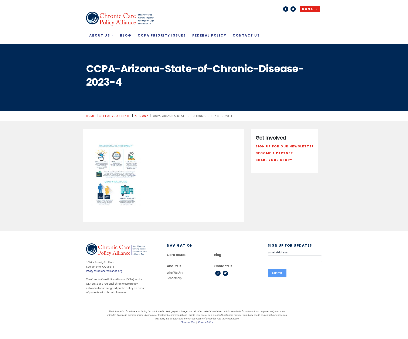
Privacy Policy (205, 322)
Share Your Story (274, 160)
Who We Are (175, 272)
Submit (277, 273)
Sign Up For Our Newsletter (285, 146)
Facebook (285, 9)
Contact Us (246, 35)
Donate (310, 9)
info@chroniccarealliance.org (104, 271)
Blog (125, 35)
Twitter (293, 9)
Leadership (174, 278)
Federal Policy (209, 35)
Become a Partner (274, 153)
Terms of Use (188, 322)
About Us (100, 35)
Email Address (278, 252)
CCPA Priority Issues (162, 35)
